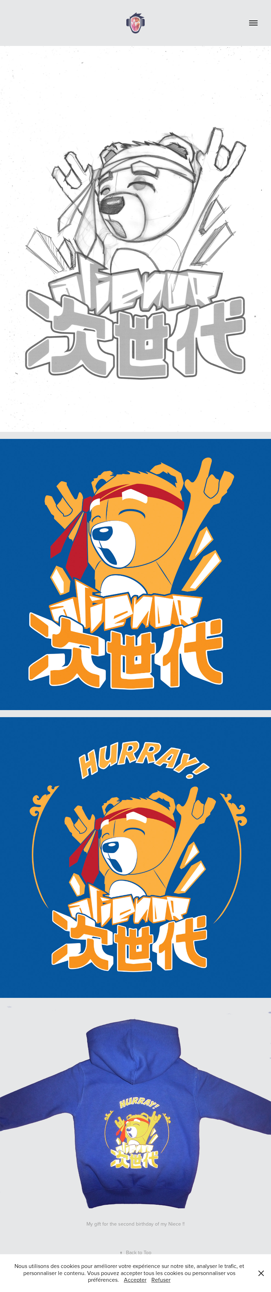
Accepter (135, 1280)
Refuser (160, 1280)
